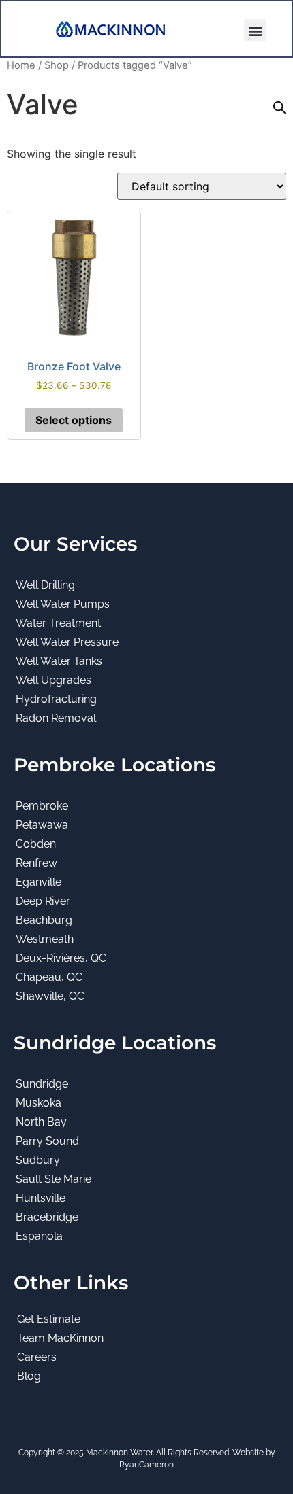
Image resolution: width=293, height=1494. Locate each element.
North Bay (41, 1121)
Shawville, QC (50, 996)
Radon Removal (56, 718)
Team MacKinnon (60, 1338)
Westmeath (45, 939)
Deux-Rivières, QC (61, 958)
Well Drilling (45, 584)
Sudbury (38, 1159)
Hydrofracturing (56, 699)
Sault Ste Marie (53, 1178)
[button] (255, 30)
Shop (56, 65)
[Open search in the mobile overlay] (279, 107)
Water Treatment (58, 622)
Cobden (36, 843)
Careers (37, 1357)
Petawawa (42, 824)
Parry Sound (47, 1140)
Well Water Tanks (59, 661)
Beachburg (44, 920)
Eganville (38, 881)
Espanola (39, 1236)
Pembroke (42, 805)
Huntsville (40, 1198)
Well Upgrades (53, 680)
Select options (73, 420)
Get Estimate (48, 1319)
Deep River (43, 900)
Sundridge (42, 1083)
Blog (29, 1376)
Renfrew (36, 862)
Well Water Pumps (63, 603)
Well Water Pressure (67, 642)
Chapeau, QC (49, 977)
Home (21, 65)
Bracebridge (47, 1217)
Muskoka (38, 1102)
